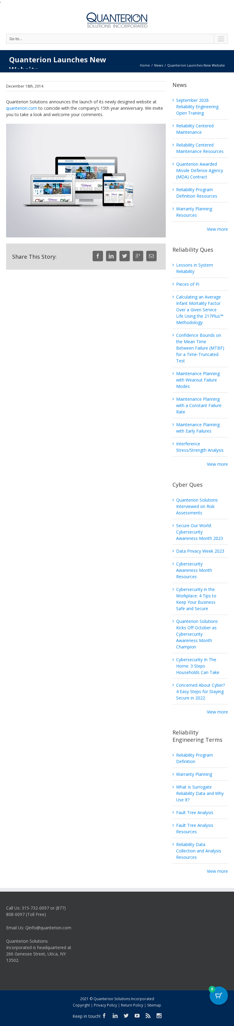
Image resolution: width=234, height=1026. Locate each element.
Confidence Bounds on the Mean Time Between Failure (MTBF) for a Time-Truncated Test (200, 348)
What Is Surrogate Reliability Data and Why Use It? (200, 793)
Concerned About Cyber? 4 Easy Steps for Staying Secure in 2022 (200, 691)
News (158, 65)
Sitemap (154, 1005)
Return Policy (132, 1005)
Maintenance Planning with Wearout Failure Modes (198, 380)
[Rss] (148, 1015)
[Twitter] (124, 256)
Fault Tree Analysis (194, 812)
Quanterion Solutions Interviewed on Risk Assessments (197, 506)
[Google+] (138, 256)
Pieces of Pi (187, 284)
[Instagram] (159, 1015)
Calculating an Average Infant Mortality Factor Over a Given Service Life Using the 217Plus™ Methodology (199, 309)
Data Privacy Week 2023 (200, 551)
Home (145, 65)
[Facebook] (98, 256)
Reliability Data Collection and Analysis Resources (198, 850)
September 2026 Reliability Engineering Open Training (197, 106)
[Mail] (151, 256)
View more (217, 229)
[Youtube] (137, 1015)
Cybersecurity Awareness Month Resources (194, 570)
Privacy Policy (105, 1005)
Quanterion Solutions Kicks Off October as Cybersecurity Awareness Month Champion (197, 634)
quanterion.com (21, 108)
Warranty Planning (194, 774)
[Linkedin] (111, 256)
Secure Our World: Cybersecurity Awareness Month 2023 (199, 532)
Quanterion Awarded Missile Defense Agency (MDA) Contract (199, 170)
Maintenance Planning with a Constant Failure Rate (199, 405)
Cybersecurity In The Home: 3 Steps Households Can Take (197, 666)
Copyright (81, 1005)
